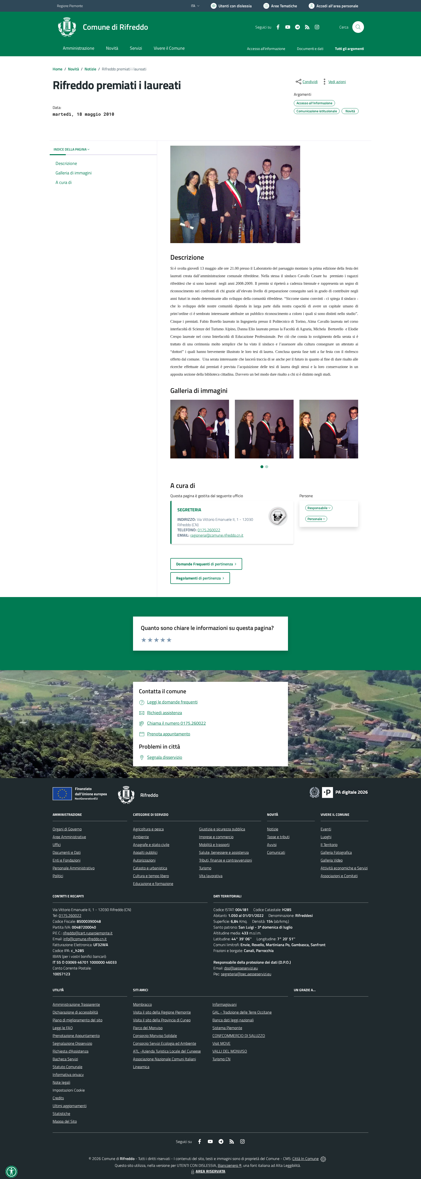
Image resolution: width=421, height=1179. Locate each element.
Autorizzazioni (144, 860)
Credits (58, 1098)
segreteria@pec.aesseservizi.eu (246, 974)
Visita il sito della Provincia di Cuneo (162, 1020)
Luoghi (326, 837)
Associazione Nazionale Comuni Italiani (164, 1059)
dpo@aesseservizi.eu (241, 968)
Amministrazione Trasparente (76, 1004)
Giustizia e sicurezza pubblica (222, 829)
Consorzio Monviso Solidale (155, 1035)
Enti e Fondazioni (66, 860)
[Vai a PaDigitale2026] (338, 792)
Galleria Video (332, 860)
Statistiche (61, 1113)
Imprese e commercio (216, 837)
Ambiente (141, 837)
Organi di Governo (67, 829)
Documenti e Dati (67, 852)
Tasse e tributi (278, 837)
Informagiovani (224, 1004)
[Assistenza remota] (323, 1158)
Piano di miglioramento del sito (77, 1020)
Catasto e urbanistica (150, 868)
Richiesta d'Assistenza (70, 1051)
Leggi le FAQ (63, 1028)
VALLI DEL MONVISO (229, 1051)
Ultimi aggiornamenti (69, 1106)
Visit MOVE (221, 1043)
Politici (58, 876)
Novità (73, 69)
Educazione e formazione (153, 883)
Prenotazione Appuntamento (76, 1035)
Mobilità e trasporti (214, 844)
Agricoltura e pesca (148, 829)
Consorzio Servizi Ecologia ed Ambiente (164, 1043)
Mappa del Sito (65, 1121)
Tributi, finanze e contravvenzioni (225, 860)
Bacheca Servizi (65, 1059)
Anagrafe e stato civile (151, 844)
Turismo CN (221, 1059)
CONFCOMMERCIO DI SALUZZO (238, 1035)
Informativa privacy (68, 1074)
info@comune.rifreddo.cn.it (85, 939)
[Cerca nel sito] (358, 27)
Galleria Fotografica (336, 852)
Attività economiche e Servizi (344, 868)
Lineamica (141, 1067)
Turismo (205, 868)
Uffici (57, 844)
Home (57, 69)
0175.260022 (209, 530)
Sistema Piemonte (227, 1028)
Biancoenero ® (229, 1165)
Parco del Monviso (148, 1028)
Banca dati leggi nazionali (233, 1020)
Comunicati (276, 852)
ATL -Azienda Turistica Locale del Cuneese (167, 1051)
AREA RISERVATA (210, 1171)
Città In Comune (305, 1158)
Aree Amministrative (69, 837)
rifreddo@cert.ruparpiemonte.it (88, 933)
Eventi (326, 829)
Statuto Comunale (67, 1067)
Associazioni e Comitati (339, 876)
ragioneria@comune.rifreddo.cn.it (216, 535)
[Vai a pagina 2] (266, 466)
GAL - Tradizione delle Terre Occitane (242, 1012)
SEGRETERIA (189, 509)
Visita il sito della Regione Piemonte (162, 1012)
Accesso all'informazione (266, 48)
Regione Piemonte (70, 5)
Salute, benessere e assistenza (224, 852)
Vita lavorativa (210, 876)
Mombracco (142, 1004)
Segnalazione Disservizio (72, 1043)
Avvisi (272, 844)
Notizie (90, 69)
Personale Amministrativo (74, 868)
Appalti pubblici (145, 852)
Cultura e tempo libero (151, 876)
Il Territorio (329, 844)
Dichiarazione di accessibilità (75, 1012)
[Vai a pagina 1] (261, 466)
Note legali (61, 1082)
